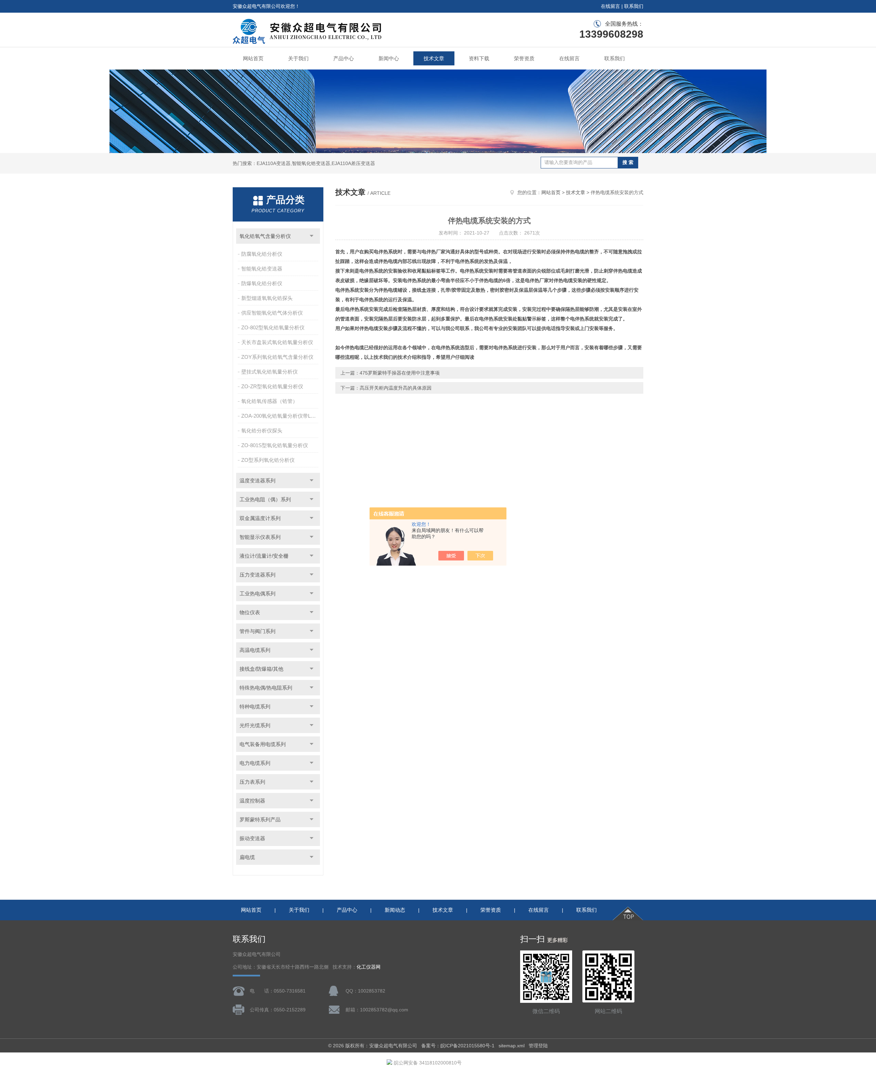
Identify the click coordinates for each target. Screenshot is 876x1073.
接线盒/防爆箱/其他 (261, 669)
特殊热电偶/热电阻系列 (266, 688)
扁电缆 (247, 857)
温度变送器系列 (257, 480)
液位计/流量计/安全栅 (264, 556)
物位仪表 (250, 612)
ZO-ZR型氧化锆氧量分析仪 (272, 386)
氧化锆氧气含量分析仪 (265, 236)
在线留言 (610, 6)
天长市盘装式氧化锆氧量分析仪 (277, 342)
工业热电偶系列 (257, 593)
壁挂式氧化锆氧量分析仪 (269, 372)
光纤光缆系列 (255, 725)
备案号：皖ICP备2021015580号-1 (457, 1045)
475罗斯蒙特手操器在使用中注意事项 (400, 373)
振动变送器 (252, 838)
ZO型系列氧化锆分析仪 (268, 460)
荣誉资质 (524, 58)
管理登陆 (538, 1045)
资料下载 (479, 58)
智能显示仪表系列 (260, 537)
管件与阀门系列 (257, 631)
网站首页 (253, 58)
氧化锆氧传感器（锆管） (269, 401)
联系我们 (633, 6)
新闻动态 (395, 910)
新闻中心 (388, 58)
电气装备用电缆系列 (263, 744)
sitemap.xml (512, 1045)
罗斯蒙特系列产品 (260, 819)
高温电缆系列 (255, 650)
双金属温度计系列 (260, 518)
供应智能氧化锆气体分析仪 (272, 313)
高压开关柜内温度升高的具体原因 (395, 388)
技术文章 (434, 58)
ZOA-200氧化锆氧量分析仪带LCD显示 (280, 416)
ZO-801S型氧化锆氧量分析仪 (274, 445)
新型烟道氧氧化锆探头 (267, 298)
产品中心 (343, 58)
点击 (311, 236)
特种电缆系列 (255, 706)
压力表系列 (252, 782)
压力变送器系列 (257, 575)
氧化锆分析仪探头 (261, 430)
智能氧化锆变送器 (261, 269)
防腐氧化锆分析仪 (261, 254)
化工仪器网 (369, 967)
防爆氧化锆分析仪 (261, 283)
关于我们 (298, 58)
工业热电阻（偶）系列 (265, 499)
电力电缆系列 (255, 763)
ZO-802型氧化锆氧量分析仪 (273, 327)
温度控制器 (252, 801)
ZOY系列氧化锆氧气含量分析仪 (277, 357)
